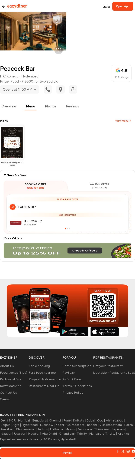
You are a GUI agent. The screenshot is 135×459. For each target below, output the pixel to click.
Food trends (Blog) (13, 373)
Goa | (101, 420)
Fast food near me (42, 373)
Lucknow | (47, 425)
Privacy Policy (72, 393)
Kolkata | (79, 420)
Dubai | (91, 420)
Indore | (43, 429)
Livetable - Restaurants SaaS (114, 373)
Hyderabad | (30, 425)
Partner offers (10, 379)
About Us (7, 366)
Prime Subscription (76, 366)
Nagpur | (7, 434)
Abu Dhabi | (50, 434)
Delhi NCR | (9, 420)
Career (5, 399)
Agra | (16, 425)
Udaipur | (20, 434)
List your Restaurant (108, 366)
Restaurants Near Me (44, 386)
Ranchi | (93, 425)
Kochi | (61, 425)
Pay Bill (67, 452)
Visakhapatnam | (111, 425)
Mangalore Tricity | (103, 434)
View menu (121, 120)
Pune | (67, 420)
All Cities (123, 433)
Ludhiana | (57, 429)
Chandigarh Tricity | (73, 434)
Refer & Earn (71, 379)
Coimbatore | (76, 425)
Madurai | (34, 434)
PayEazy (68, 373)
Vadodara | (86, 429)
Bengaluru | (40, 420)
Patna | (129, 425)
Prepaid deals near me (45, 379)
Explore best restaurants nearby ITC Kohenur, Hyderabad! (38, 439)
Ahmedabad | (115, 420)
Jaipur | (6, 425)
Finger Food (9, 81)
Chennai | (56, 420)
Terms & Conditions (77, 386)
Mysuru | (71, 429)
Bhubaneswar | (26, 429)
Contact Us (8, 393)
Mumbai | (24, 420)
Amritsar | (8, 429)
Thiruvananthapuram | (110, 429)
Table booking (39, 366)
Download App (10, 386)
